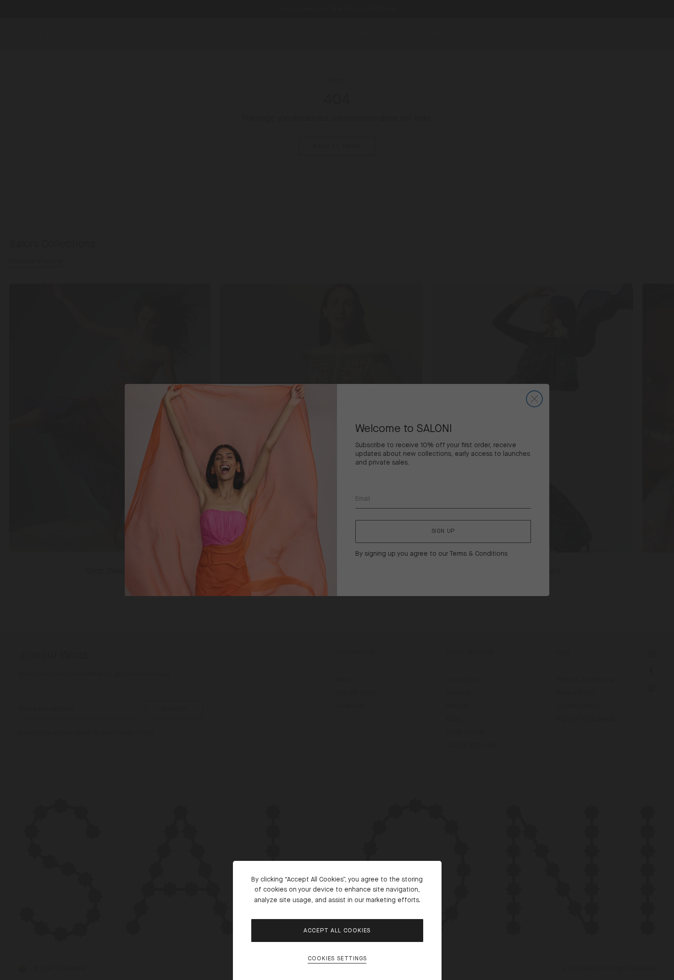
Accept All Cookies (337, 930)
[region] (337, 490)
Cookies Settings (337, 959)
